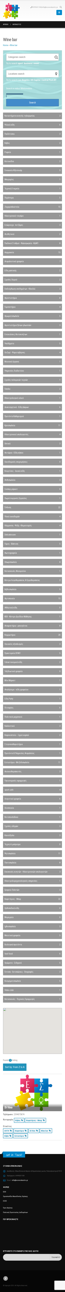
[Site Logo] (11, 11)
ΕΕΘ (4, 1192)
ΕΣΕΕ (5, 1201)
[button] (60, 7)
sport (20, 63)
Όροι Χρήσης (8, 1208)
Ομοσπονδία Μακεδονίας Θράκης (15, 1196)
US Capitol (36, 80)
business (28, 63)
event (36, 63)
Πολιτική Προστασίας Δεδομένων (15, 1212)
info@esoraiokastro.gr (50, 7)
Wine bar (13, 45)
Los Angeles (24, 80)
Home (5, 45)
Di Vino (8, 1107)
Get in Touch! (14, 1154)
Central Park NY (48, 80)
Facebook (5, 1278)
